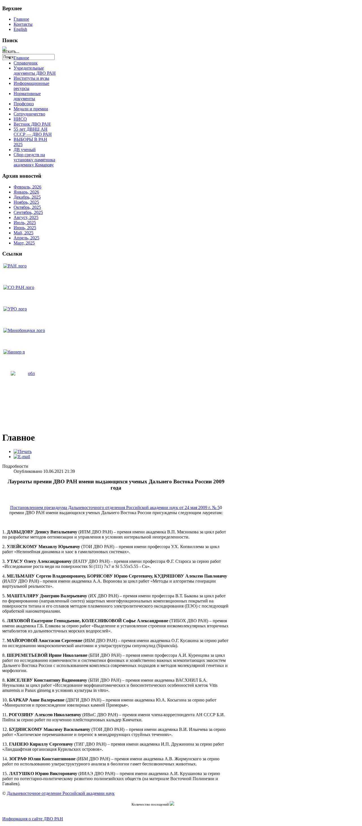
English (20, 29)
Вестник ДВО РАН (32, 124)
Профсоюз (24, 103)
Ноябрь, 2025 (26, 202)
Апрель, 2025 (26, 237)
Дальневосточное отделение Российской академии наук (61, 793)
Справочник (26, 63)
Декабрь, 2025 (27, 197)
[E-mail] (22, 456)
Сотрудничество (29, 113)
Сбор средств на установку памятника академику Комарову (34, 159)
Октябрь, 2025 (27, 207)
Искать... (10, 51)
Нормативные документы (27, 96)
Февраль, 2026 (27, 186)
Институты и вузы (31, 78)
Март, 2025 (24, 243)
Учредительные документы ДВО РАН (35, 71)
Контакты (23, 24)
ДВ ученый (25, 149)
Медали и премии (31, 108)
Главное (21, 19)
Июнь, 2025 (25, 227)
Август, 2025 (26, 217)
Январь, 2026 (26, 192)
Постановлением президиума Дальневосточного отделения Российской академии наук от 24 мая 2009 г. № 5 (115, 507)
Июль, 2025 (25, 222)
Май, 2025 (23, 232)
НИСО (20, 119)
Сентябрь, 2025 (28, 212)
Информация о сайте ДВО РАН (32, 818)
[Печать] (23, 451)
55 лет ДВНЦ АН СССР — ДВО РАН (33, 132)
